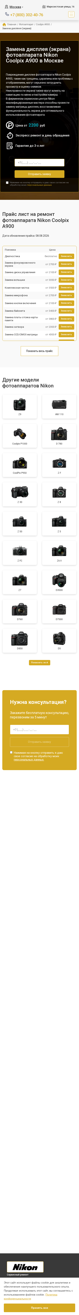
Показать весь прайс (39, 351)
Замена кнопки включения (20, 303)
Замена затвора (14, 326)
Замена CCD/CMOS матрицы (21, 334)
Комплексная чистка (17, 287)
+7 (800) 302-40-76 (26, 15)
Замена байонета (15, 310)
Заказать (66, 256)
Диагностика (12, 256)
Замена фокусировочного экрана (20, 264)
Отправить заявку (39, 174)
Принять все (39, 1307)
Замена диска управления (20, 272)
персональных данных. (39, 185)
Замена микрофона (16, 295)
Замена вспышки (15, 279)
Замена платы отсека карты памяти (21, 319)
